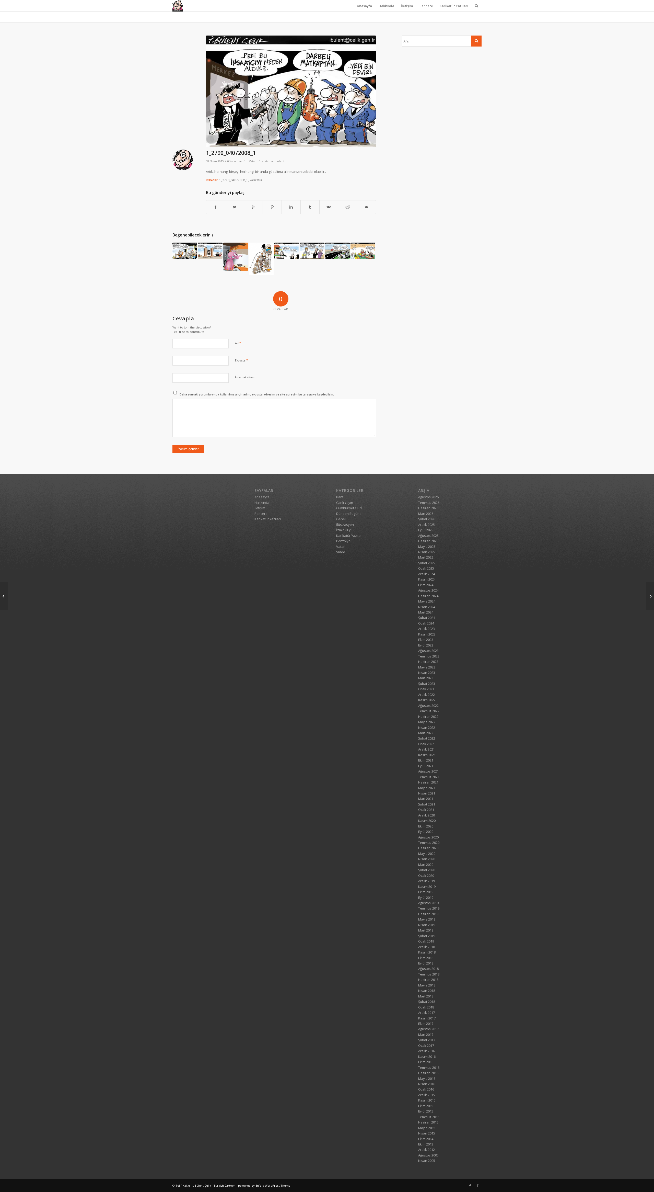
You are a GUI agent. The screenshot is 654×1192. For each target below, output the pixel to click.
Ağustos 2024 (428, 590)
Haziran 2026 (428, 508)
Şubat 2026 (426, 519)
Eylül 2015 (425, 1111)
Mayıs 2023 (426, 667)
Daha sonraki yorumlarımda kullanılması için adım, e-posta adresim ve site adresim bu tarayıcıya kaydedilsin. (257, 394)
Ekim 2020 (425, 826)
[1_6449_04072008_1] (4, 596)
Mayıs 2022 (426, 722)
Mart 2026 (425, 513)
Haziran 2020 (428, 848)
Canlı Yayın (344, 502)
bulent (279, 161)
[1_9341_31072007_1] (210, 251)
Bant (339, 497)
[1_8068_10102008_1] (184, 251)
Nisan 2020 (426, 859)
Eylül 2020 (425, 831)
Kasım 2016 (427, 1056)
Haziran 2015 (428, 1122)
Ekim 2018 (425, 958)
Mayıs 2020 (426, 853)
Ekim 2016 (425, 1062)
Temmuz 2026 (428, 502)
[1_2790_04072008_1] (291, 91)
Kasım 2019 (427, 886)
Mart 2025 (425, 557)
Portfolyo (343, 541)
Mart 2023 (425, 678)
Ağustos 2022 (428, 705)
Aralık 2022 (426, 694)
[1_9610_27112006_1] (363, 251)
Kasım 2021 (427, 755)
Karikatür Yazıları (454, 6)
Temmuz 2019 (428, 908)
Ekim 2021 (425, 760)
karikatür (256, 180)
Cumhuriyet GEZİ (349, 508)
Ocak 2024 (426, 623)
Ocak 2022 (426, 744)
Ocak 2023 (426, 689)
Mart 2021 (425, 798)
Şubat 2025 (426, 563)
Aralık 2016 (426, 1051)
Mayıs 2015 (426, 1128)
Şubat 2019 (426, 936)
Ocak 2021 (426, 809)
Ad (238, 343)
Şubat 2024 (426, 617)
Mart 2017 (425, 1034)
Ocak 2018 (426, 1007)
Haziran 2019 (428, 914)
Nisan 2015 (426, 1133)
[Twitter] (470, 1185)
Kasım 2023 (427, 634)
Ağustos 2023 (428, 650)
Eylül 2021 (425, 766)
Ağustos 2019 (428, 903)
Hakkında (386, 6)
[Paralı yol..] (337, 251)
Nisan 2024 (426, 607)
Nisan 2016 (426, 1084)
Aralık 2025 (426, 524)
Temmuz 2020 (428, 842)
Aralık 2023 (426, 628)
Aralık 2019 (426, 881)
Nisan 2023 (426, 672)
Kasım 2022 (427, 700)
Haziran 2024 (428, 596)
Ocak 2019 (426, 941)
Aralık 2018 (426, 947)
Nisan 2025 (426, 552)
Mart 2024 (425, 612)
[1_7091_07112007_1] (312, 251)
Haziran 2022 (428, 716)
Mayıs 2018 (426, 985)
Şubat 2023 (426, 683)
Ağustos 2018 (428, 968)
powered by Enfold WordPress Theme (264, 1185)
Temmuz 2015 (428, 1117)
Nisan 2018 (426, 990)
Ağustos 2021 (428, 771)
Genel (341, 519)
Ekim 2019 (425, 892)
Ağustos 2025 (428, 535)
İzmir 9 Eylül (345, 530)
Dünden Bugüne (348, 513)
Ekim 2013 (425, 1144)
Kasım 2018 (427, 952)
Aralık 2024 (426, 574)
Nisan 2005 (426, 1160)
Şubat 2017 (426, 1040)
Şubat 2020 (426, 870)
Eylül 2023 (425, 645)
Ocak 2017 (426, 1045)
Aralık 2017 (426, 1012)
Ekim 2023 (425, 639)
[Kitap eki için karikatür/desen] (261, 259)
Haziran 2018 (428, 979)
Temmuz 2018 (428, 974)
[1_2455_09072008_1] (650, 596)
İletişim (407, 6)
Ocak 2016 (426, 1089)
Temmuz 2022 (428, 711)
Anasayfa (364, 6)
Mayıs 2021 (426, 788)
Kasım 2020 (427, 820)
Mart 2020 (425, 864)
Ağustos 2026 (428, 497)
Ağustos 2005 (428, 1155)
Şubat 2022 (426, 738)
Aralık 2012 (426, 1149)
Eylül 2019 (425, 897)
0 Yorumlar (234, 161)
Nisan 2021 (426, 793)
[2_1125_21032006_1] (235, 257)
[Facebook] (478, 1185)
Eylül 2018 (425, 963)
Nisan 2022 (426, 727)
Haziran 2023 (428, 661)
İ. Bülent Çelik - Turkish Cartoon (214, 1185)
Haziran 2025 (428, 541)
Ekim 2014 (425, 1139)
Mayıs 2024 (426, 601)
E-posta (241, 360)
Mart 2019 (425, 930)
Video (340, 552)
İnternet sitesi (244, 377)
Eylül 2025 (425, 530)
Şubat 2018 (426, 1001)
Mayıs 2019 (426, 919)
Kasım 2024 (427, 579)
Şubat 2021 (426, 804)
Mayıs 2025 (426, 546)
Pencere (426, 6)
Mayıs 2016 (426, 1078)
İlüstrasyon (345, 524)
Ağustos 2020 (428, 837)
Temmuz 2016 (428, 1067)
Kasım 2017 (427, 1018)
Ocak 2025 (426, 568)
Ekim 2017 (425, 1023)
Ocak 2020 (426, 875)
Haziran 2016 (428, 1073)
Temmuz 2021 (428, 777)
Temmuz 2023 (428, 656)
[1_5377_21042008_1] (286, 251)
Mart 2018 (425, 996)
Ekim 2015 (425, 1106)
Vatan (252, 161)
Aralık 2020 (426, 815)
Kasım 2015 (427, 1100)
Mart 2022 (425, 733)
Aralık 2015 (426, 1095)
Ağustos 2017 (428, 1029)
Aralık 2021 (426, 749)
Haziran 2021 (428, 782)
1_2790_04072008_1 (231, 152)
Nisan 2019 (426, 925)
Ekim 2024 (425, 585)
